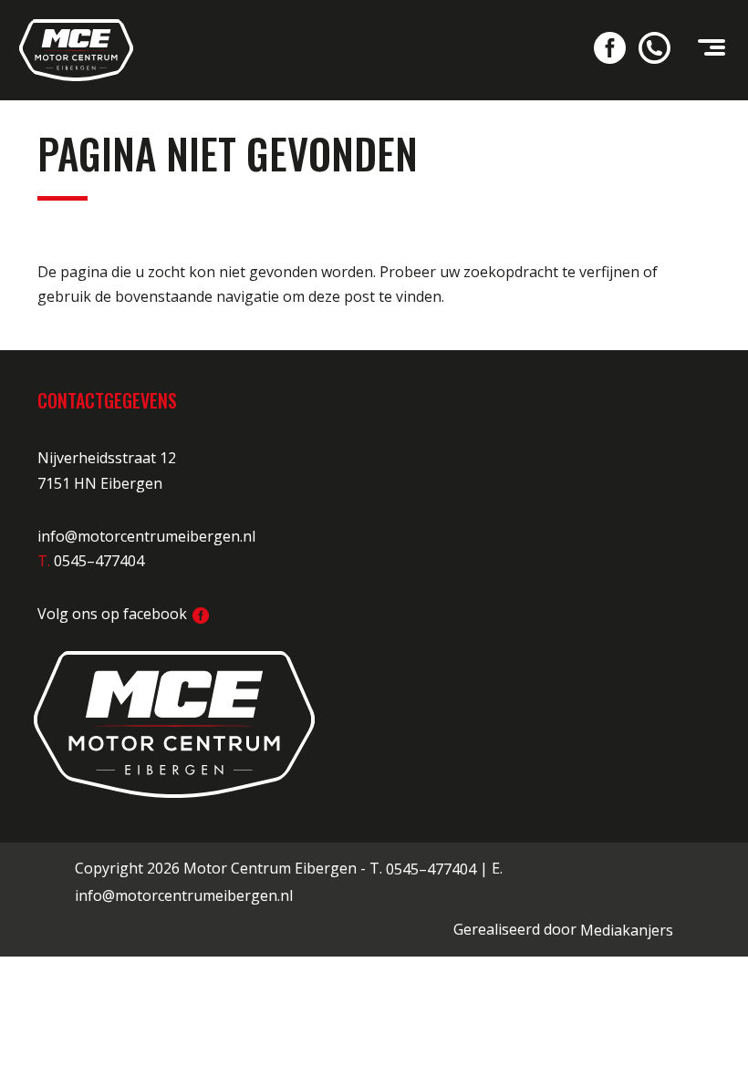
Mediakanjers (626, 930)
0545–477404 (431, 869)
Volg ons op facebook (114, 614)
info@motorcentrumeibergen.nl (146, 536)
